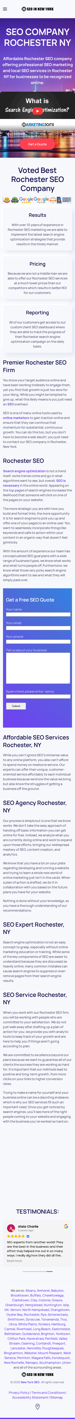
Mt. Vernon (13, 1310)
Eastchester (61, 1329)
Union (66, 1362)
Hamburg (58, 1324)
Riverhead (24, 1329)
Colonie (44, 1300)
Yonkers (44, 1324)
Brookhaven (20, 1295)
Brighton (47, 1334)
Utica (13, 1324)
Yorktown (63, 1334)
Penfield (51, 1338)
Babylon (57, 1290)
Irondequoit (61, 1358)
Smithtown (16, 1319)
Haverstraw (35, 1338)
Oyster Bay (14, 1314)
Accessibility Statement (30, 1397)
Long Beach (42, 1329)
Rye (43, 1314)
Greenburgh (14, 1305)
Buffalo (35, 1295)
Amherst (43, 1290)
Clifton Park (16, 1338)
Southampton (50, 1362)
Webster (30, 1353)
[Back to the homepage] (38, 9)
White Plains (27, 1324)
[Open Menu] (5, 9)
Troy (63, 1319)
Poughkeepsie (53, 1348)
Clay (34, 1300)
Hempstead (33, 1305)
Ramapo (31, 1362)
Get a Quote (37, 144)
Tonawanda (50, 1319)
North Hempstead (35, 1310)
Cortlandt (43, 1343)
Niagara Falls (41, 1358)
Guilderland (31, 1334)
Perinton (23, 1358)
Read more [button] (14, 1261)
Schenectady (58, 1314)
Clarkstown (20, 1300)
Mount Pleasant (50, 1353)
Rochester (31, 1314)
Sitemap (56, 1397)
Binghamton (13, 1353)
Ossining (28, 1343)
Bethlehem (12, 1334)
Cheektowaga (52, 1295)
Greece (57, 1300)
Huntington (53, 1305)
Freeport (58, 1343)
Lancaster (18, 1348)
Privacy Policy (19, 1392)
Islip (66, 1305)
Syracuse (33, 1319)
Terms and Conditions (48, 1392)
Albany (30, 1290)
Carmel (9, 1329)
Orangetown (60, 1310)
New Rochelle (14, 1362)
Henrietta (34, 1348)
